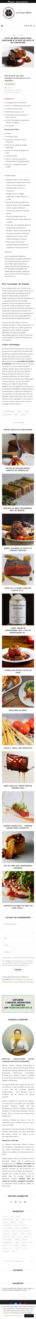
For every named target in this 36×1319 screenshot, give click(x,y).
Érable (14, 1251)
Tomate (23, 414)
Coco (16, 414)
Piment (24, 1239)
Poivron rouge (7, 1242)
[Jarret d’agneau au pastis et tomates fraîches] (18, 529)
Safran (16, 1245)
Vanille (25, 1248)
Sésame (5, 1248)
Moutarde (6, 1236)
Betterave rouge (8, 411)
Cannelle (13, 1222)
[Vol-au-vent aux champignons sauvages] (18, 847)
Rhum (4, 1245)
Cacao (27, 411)
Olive (19, 1236)
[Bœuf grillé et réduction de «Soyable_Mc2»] (18, 767)
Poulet (30, 1242)
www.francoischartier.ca (10, 1136)
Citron (24, 1225)
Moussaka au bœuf (18, 710)
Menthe (22, 1234)
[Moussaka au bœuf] (18, 692)
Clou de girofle (8, 1228)
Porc (23, 1242)
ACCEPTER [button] (29, 1316)
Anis (12, 1216)
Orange (26, 1236)
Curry (13, 1231)
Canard (5, 1222)
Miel (29, 1234)
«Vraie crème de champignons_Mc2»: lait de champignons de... (18, 630)
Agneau (5, 1216)
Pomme (17, 1242)
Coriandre (25, 1228)
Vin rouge (6, 1251)
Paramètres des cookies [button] (13, 1316)
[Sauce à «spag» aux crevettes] (18, 729)
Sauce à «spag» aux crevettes (18, 748)
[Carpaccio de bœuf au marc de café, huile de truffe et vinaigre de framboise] (18, 887)
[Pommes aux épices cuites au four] (18, 652)
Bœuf (14, 35)
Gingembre (6, 1234)
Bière (17, 1219)
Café (29, 1219)
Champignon (7, 414)
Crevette (5, 1231)
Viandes (21, 35)
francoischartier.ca (22, 2)
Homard (15, 1234)
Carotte (21, 1222)
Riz (10, 1245)
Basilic (18, 1216)
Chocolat (16, 1225)
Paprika (17, 1239)
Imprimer (11, 84)
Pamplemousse (7, 1239)
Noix (13, 1236)
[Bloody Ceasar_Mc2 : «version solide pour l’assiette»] (18, 807)
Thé (11, 1248)
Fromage (27, 1231)
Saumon (23, 1245)
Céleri (20, 1231)
